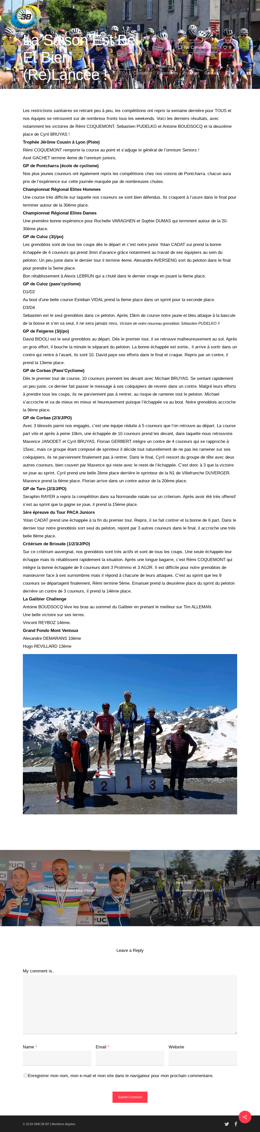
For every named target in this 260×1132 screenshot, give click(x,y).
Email (102, 1047)
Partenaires (167, 73)
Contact (211, 73)
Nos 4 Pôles (97, 73)
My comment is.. (39, 971)
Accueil (55, 73)
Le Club (74, 73)
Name (30, 1047)
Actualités (34, 73)
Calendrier (142, 73)
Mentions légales (63, 1124)
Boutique (191, 73)
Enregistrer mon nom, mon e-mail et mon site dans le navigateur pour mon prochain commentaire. (121, 1075)
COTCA (120, 73)
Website (176, 1047)
